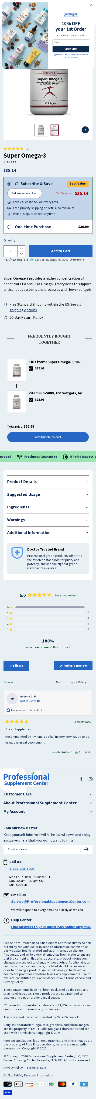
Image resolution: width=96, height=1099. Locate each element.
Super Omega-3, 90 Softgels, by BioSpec (54, 362)
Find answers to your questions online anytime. (51, 927)
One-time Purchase (33, 227)
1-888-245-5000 (21, 868)
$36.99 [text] (39, 368)
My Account (14, 811)
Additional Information (29, 533)
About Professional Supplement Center (40, 803)
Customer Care (17, 794)
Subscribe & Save (37, 184)
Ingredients (18, 507)
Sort (59, 682)
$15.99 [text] (39, 399)
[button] (16, 149)
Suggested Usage (23, 494)
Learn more (77, 260)
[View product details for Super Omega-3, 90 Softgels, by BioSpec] (16, 370)
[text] (48, 338)
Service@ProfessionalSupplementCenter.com (50, 901)
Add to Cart (60, 251)
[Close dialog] (91, 5)
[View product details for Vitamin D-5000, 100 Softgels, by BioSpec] (16, 401)
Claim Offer (71, 49)
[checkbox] (31, 368)
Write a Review (78, 666)
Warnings (16, 520)
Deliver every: (21, 193)
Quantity (9, 241)
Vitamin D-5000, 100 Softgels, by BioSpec (55, 393)
